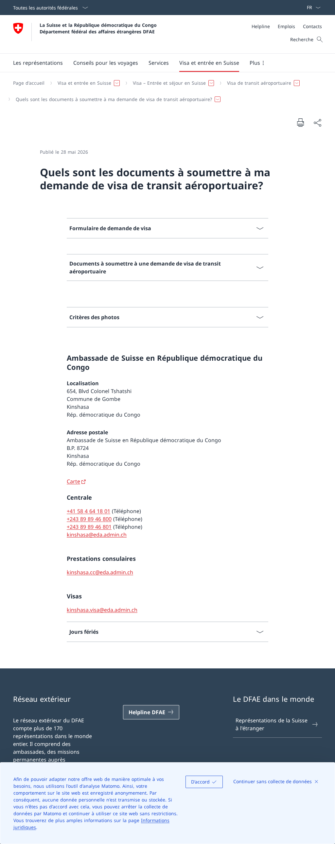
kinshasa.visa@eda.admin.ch (102, 609)
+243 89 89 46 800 (89, 519)
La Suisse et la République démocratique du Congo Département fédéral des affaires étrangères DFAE (99, 28)
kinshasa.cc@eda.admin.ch (100, 572)
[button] (38, 63)
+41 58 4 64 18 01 (88, 511)
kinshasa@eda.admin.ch (97, 534)
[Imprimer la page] (300, 122)
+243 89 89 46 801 (89, 526)
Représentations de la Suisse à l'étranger (272, 724)
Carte (73, 481)
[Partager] (317, 122)
